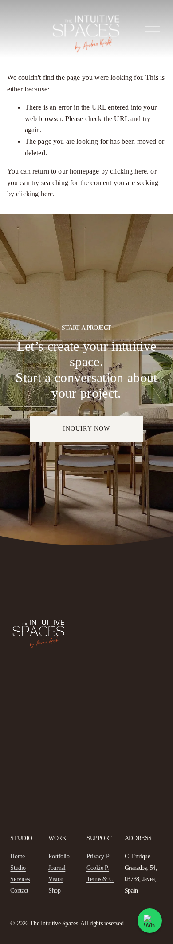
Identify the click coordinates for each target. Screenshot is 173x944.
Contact (19, 890)
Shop (54, 890)
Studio (18, 868)
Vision (55, 879)
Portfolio (58, 856)
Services (20, 879)
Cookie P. (97, 868)
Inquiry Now (86, 428)
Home (17, 856)
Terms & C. (100, 879)
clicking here (128, 171)
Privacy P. (98, 856)
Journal (56, 868)
